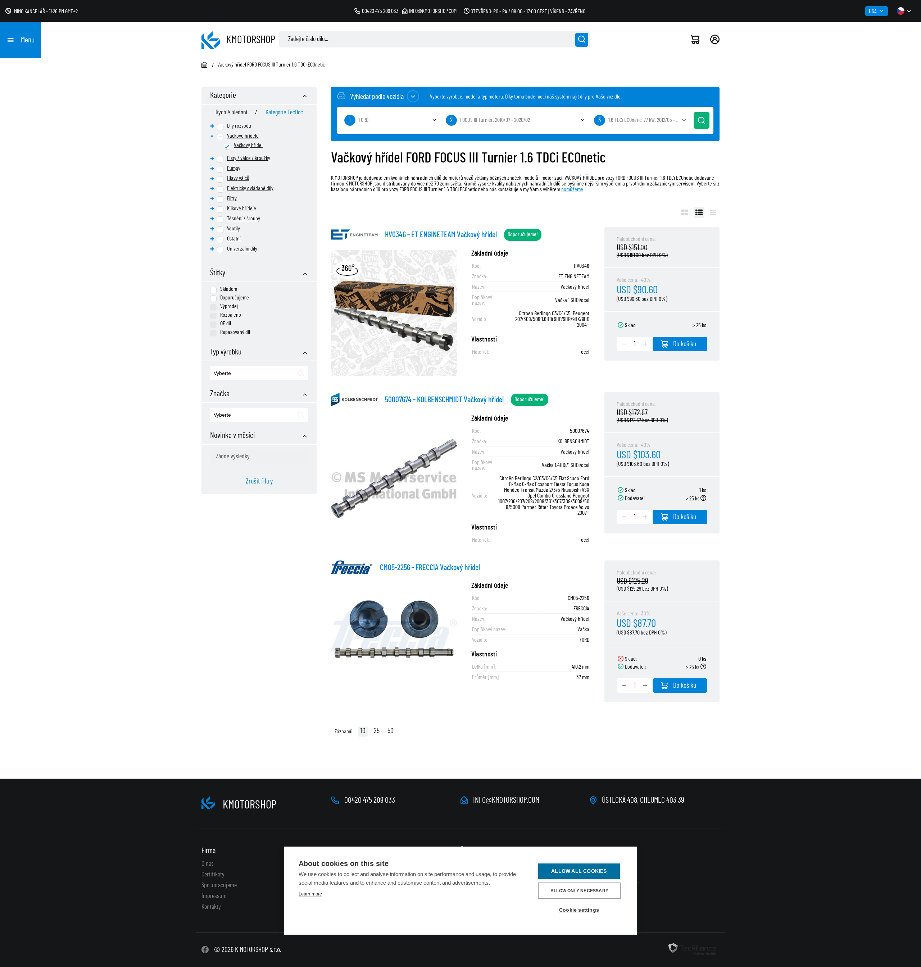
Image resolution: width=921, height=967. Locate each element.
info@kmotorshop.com (433, 11)
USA (873, 11)
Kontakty (211, 907)
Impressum (214, 896)
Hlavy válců (238, 178)
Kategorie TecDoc (284, 112)
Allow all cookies (579, 871)
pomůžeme (572, 189)
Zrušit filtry (259, 481)
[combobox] (259, 373)
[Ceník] (713, 212)
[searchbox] (247, 373)
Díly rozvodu (239, 126)
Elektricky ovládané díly (250, 188)
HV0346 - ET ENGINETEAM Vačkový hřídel (441, 235)
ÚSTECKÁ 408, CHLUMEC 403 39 (643, 800)
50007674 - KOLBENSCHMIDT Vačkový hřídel (444, 400)
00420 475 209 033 (380, 11)
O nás (207, 864)
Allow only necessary (579, 890)
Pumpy (233, 168)
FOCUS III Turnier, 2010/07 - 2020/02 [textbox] (495, 120)
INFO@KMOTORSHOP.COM (506, 800)
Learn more (310, 894)
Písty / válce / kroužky (248, 158)
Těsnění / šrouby (243, 218)
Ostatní (234, 239)
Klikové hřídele (241, 208)
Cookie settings (579, 910)
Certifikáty (212, 874)
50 (390, 730)
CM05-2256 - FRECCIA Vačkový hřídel (430, 568)
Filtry (232, 198)
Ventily (233, 229)
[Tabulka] (699, 212)
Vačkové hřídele (243, 136)
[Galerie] (685, 212)
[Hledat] (581, 40)
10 (363, 730)
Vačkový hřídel (248, 145)
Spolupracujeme (219, 885)
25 (377, 730)
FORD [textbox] (363, 120)
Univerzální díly (242, 249)
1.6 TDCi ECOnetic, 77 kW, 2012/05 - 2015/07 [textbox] (648, 120)
